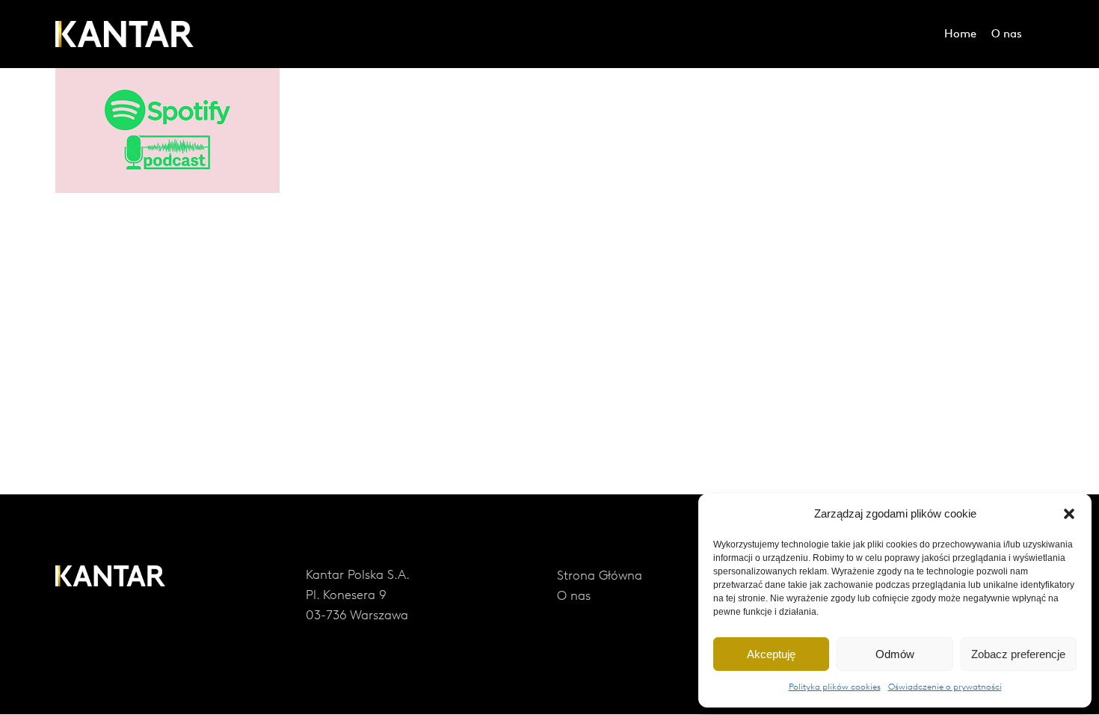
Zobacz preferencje (1018, 654)
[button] (1069, 513)
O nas (574, 596)
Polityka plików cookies (835, 687)
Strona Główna (599, 576)
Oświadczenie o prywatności (945, 687)
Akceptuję (771, 654)
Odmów (894, 654)
